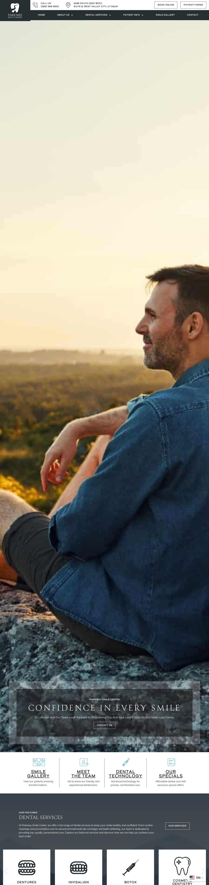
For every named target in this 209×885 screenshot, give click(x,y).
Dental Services (96, 15)
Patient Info (131, 15)
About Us (63, 15)
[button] (6, 871)
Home (41, 15)
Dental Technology (125, 774)
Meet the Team (83, 774)
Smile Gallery (165, 15)
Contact (192, 15)
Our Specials (171, 774)
